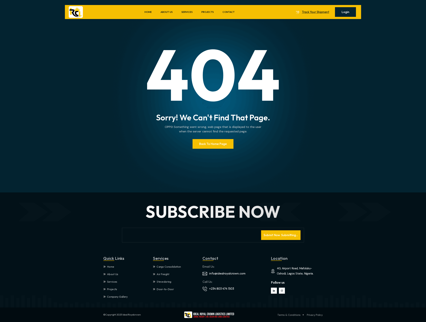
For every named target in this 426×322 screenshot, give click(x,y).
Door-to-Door (165, 289)
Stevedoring (164, 281)
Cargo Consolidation (169, 266)
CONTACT (228, 12)
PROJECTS (207, 12)
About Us (112, 274)
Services (112, 281)
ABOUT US (167, 12)
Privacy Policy (315, 315)
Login (345, 12)
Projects (112, 289)
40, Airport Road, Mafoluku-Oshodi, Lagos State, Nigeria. (295, 270)
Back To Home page (213, 144)
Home (110, 266)
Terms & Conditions (289, 315)
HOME (148, 12)
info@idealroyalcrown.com (227, 273)
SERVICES (187, 12)
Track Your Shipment (315, 12)
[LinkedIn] (274, 291)
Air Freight (163, 274)
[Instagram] (282, 291)
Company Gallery (117, 296)
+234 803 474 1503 (221, 288)
